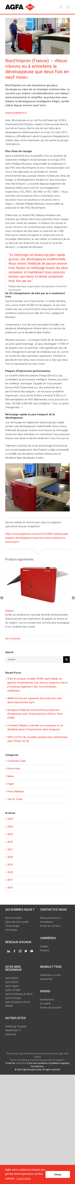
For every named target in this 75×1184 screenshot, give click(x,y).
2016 (10, 887)
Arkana (9, 610)
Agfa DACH (11, 982)
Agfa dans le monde (17, 921)
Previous (1, 598)
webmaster (21, 1063)
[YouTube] (32, 951)
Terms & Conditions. (19, 1060)
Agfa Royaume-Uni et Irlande (17, 1004)
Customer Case (16, 760)
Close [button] (57, 1174)
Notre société (13, 917)
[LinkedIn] (9, 951)
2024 (10, 826)
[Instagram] (20, 951)
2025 (10, 819)
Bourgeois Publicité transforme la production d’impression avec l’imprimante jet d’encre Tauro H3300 (35, 714)
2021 (10, 849)
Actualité (45, 1003)
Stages (44, 946)
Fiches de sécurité (50, 1007)
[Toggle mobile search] (61, 7)
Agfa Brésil (11, 978)
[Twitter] (26, 951)
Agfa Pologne (13, 998)
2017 (10, 880)
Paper (10, 783)
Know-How (13, 768)
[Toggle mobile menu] (68, 7)
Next (73, 598)
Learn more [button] (24, 1178)
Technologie (12, 925)
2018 (10, 872)
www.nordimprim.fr (16, 112)
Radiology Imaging (15, 1026)
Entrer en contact (50, 925)
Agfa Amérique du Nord (18, 994)
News (10, 776)
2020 (10, 857)
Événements (47, 999)
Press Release (15, 791)
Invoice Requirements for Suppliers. (48, 1060)
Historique (11, 929)
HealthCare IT (13, 1030)
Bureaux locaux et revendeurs (50, 919)
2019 (10, 864)
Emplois (44, 950)
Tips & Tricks (14, 799)
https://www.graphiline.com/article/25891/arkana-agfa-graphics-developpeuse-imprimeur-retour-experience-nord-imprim (37, 537)
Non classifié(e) (12, 638)
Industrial (10, 1034)
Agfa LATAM (12, 990)
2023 (10, 834)
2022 (10, 841)
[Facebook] (14, 951)
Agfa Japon (12, 986)
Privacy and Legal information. (21, 1053)
